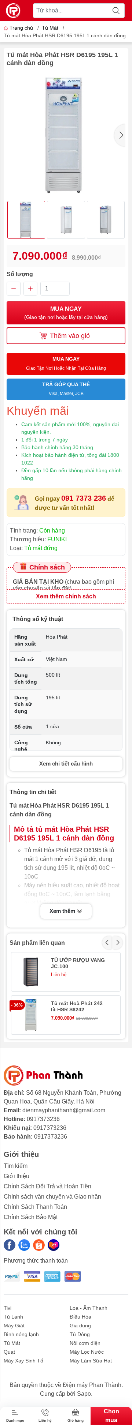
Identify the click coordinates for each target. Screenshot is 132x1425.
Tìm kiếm (15, 1166)
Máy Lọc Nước (87, 1352)
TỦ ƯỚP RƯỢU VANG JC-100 (78, 963)
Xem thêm (63, 911)
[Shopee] (39, 1245)
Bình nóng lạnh (21, 1334)
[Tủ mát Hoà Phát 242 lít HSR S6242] (30, 1015)
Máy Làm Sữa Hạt (91, 1361)
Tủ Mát (50, 28)
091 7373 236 (83, 498)
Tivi (7, 1308)
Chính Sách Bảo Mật (31, 1217)
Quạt (9, 1352)
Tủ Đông (80, 1334)
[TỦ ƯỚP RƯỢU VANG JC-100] (30, 971)
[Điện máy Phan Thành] (13, 10)
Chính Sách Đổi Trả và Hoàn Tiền (47, 1186)
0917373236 (43, 1119)
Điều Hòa (80, 1317)
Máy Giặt (14, 1325)
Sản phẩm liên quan (37, 943)
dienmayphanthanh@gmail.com (63, 1110)
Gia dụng (80, 1325)
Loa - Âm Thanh (88, 1308)
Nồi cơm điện (85, 1343)
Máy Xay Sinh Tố (23, 1361)
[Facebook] (9, 1245)
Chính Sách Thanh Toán (35, 1207)
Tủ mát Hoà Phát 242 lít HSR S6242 (77, 1006)
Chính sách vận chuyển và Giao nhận (52, 1196)
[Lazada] (53, 1245)
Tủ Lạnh (13, 1317)
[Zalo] (24, 1245)
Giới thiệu (16, 1176)
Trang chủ (21, 28)
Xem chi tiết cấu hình (66, 763)
